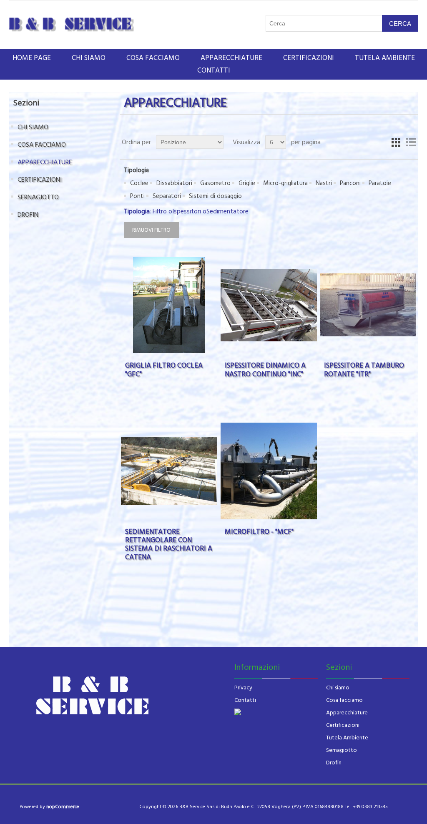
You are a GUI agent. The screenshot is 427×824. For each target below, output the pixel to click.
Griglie (247, 183)
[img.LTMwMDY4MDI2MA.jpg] (269, 471)
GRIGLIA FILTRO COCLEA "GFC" (164, 369)
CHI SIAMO (88, 58)
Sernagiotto (341, 750)
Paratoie (380, 183)
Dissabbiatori (174, 183)
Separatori (167, 196)
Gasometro (215, 183)
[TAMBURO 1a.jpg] (368, 305)
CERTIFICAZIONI (308, 58)
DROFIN (28, 214)
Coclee (139, 183)
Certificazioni (342, 725)
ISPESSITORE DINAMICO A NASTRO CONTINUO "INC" (265, 369)
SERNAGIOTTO (38, 197)
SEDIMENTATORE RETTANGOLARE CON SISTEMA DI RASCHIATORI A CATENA (168, 545)
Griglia (396, 142)
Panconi (350, 183)
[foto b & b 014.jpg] (169, 471)
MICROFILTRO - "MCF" (259, 532)
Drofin (334, 763)
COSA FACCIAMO (153, 58)
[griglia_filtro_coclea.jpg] (169, 305)
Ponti (137, 196)
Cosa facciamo (344, 700)
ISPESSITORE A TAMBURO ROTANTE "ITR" (364, 369)
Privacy (243, 688)
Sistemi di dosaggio (215, 196)
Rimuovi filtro (151, 230)
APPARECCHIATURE (231, 58)
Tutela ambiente (385, 58)
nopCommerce (62, 806)
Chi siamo (337, 688)
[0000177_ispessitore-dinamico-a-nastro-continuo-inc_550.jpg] (269, 305)
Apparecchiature (347, 713)
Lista (411, 142)
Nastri (324, 183)
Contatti (213, 70)
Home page (32, 58)
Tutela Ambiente (347, 738)
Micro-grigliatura (285, 183)
